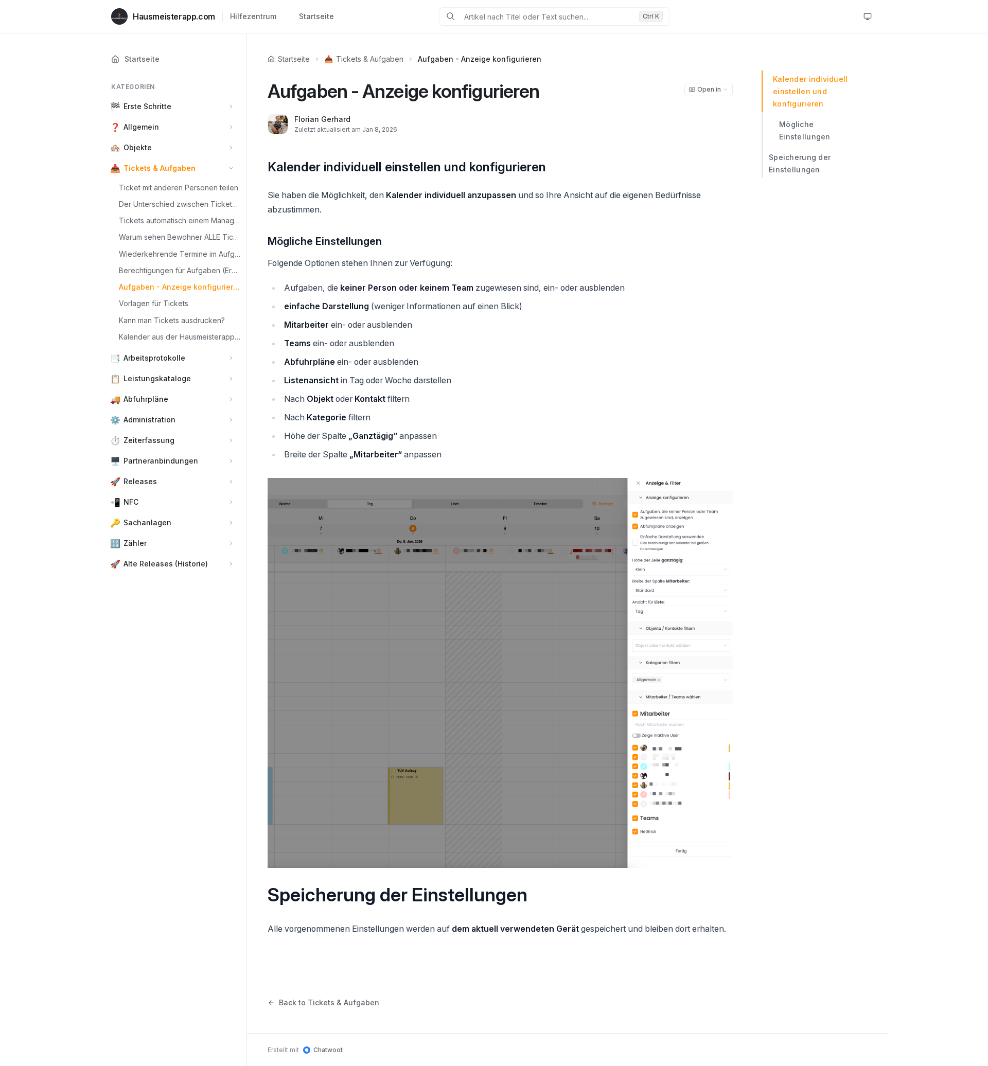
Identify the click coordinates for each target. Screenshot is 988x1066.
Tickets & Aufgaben (159, 168)
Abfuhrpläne (145, 399)
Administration (149, 420)
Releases (140, 481)
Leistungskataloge (157, 379)
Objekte (137, 147)
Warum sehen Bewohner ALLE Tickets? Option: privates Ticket (179, 237)
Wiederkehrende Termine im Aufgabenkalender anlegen (179, 254)
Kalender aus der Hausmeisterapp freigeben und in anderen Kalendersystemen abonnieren (179, 336)
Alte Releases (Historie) (165, 564)
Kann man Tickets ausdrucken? (172, 320)
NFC (130, 502)
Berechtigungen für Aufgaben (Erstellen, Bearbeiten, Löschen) (179, 270)
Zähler (135, 543)
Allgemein (141, 126)
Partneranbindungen (160, 461)
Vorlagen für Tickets (153, 303)
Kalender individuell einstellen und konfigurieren (810, 91)
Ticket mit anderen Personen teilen (178, 187)
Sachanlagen (147, 523)
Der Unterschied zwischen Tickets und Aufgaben (179, 204)
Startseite (316, 16)
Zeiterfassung (148, 440)
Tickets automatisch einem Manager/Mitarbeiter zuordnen (179, 221)
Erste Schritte (147, 106)
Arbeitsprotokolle (154, 358)
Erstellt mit (305, 1050)
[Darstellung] (867, 16)
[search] (547, 16)
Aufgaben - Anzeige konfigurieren (179, 287)
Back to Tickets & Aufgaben (329, 1002)
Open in (709, 89)
